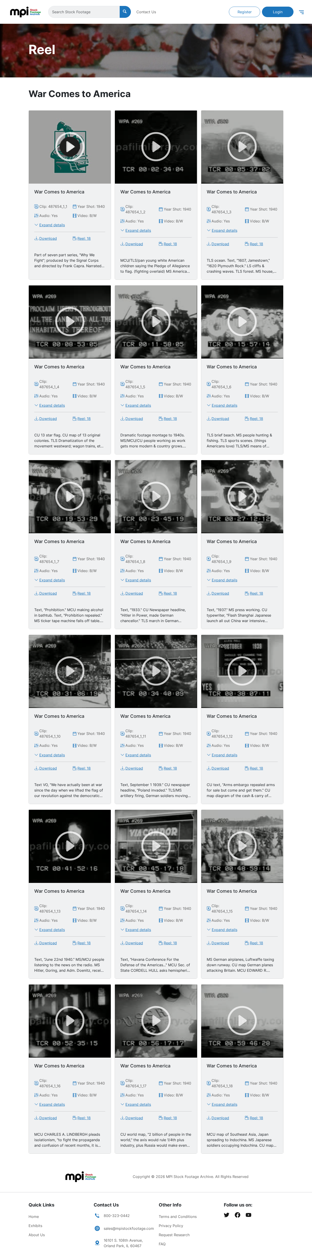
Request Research (174, 1235)
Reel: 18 (84, 238)
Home (34, 1216)
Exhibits (35, 1225)
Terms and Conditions (178, 1216)
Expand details (52, 225)
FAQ (162, 1244)
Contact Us (146, 12)
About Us (37, 1235)
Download (48, 238)
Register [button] (245, 12)
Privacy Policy (171, 1225)
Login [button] (278, 12)
